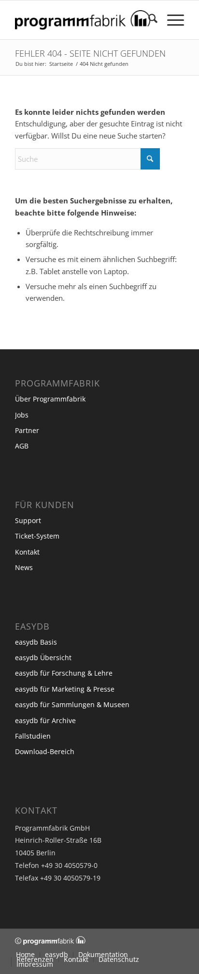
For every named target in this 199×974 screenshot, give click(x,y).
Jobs (21, 414)
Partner (27, 430)
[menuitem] (148, 19)
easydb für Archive (45, 720)
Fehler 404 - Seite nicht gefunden (90, 53)
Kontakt (27, 552)
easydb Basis (36, 642)
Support (28, 520)
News (24, 567)
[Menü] (170, 19)
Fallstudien (33, 736)
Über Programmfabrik (50, 398)
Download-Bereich (44, 751)
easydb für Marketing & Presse (64, 689)
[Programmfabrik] (82, 19)
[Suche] (148, 19)
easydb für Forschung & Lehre (64, 673)
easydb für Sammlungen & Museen (72, 704)
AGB (21, 445)
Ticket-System (37, 536)
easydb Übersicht (43, 657)
